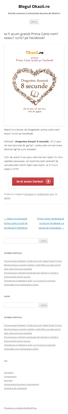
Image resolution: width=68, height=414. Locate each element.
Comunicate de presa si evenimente (21, 384)
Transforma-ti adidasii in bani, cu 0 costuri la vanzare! (29, 280)
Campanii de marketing (15, 388)
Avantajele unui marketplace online (21, 284)
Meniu (34, 21)
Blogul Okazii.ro (34, 6)
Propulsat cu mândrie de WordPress (20, 408)
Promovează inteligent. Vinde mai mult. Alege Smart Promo (33, 261)
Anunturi (8, 380)
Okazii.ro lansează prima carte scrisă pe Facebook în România (15, 223)
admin (7, 198)
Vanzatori (29, 194)
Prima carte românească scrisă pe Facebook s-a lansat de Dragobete (50, 223)
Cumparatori (10, 376)
